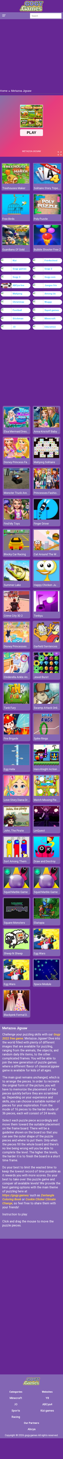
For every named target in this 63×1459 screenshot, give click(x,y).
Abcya (31, 1429)
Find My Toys (12, 523)
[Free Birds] (15, 213)
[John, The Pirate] (16, 825)
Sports (15, 1410)
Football (17, 310)
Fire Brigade (11, 738)
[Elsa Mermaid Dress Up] (16, 426)
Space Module (42, 984)
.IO (14, 326)
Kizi (15, 260)
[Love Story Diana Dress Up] (16, 795)
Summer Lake (12, 585)
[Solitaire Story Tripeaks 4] (47, 182)
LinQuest (39, 830)
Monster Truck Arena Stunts (21, 492)
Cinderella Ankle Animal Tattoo (23, 677)
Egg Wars (39, 953)
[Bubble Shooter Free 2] (47, 244)
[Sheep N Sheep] (16, 948)
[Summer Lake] (16, 580)
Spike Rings (41, 738)
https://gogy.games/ (15, 1195)
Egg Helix (9, 769)
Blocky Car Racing (15, 554)
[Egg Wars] (46, 948)
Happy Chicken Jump (47, 585)
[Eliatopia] (46, 917)
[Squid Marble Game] (16, 887)
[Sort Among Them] (16, 856)
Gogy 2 (48, 268)
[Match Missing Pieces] (46, 795)
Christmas (18, 302)
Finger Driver (41, 523)
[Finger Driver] (46, 518)
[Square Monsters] (16, 917)
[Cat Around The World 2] (46, 549)
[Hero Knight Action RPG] (46, 764)
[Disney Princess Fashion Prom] (16, 457)
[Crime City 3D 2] (16, 610)
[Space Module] (46, 979)
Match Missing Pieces (47, 799)
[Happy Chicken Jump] (46, 580)
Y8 (47, 1398)
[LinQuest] (46, 825)
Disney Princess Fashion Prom (22, 462)
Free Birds (8, 218)
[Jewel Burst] (46, 672)
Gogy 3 (16, 277)
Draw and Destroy (45, 861)
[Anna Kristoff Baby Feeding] (46, 426)
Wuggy (48, 302)
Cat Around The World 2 (48, 554)
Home (3, 90)
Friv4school (50, 260)
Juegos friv (50, 285)
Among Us (50, 293)
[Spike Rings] (46, 733)
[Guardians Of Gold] (15, 244)
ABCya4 (47, 1404)
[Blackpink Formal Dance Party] (16, 1009)
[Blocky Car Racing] (16, 549)
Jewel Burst (41, 677)
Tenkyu (38, 615)
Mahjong (17, 293)
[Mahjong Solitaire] (46, 457)
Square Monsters (14, 922)
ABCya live (18, 285)
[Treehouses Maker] (15, 182)
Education (50, 326)
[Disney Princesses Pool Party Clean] (16, 641)
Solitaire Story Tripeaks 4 (47, 188)
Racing (16, 1416)
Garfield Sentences (45, 646)
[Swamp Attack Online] (46, 702)
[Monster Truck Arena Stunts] (16, 487)
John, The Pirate (14, 830)
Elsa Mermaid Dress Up (18, 431)
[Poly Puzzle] (47, 213)
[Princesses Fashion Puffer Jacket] (46, 487)
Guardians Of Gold (13, 249)
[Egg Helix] (16, 764)
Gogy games (19, 268)
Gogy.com (50, 277)
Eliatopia (39, 922)
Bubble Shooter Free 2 (47, 249)
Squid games (51, 310)
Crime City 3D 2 (13, 615)
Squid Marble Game (16, 892)
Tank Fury (10, 707)
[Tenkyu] (46, 610)
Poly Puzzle (41, 218)
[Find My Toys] (16, 518)
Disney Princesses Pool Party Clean (25, 646)
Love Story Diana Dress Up (20, 799)
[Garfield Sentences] (46, 641)
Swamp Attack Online (47, 707)
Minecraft (50, 318)
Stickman (18, 318)
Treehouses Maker (13, 188)
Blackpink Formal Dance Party (22, 1014)
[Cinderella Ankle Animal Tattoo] (16, 672)
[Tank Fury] (16, 702)
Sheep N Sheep (13, 953)
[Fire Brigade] (16, 733)
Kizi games (47, 1410)
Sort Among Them (15, 861)
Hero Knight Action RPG (48, 769)
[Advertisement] (31, 54)
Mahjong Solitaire (44, 462)
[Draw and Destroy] (46, 856)
